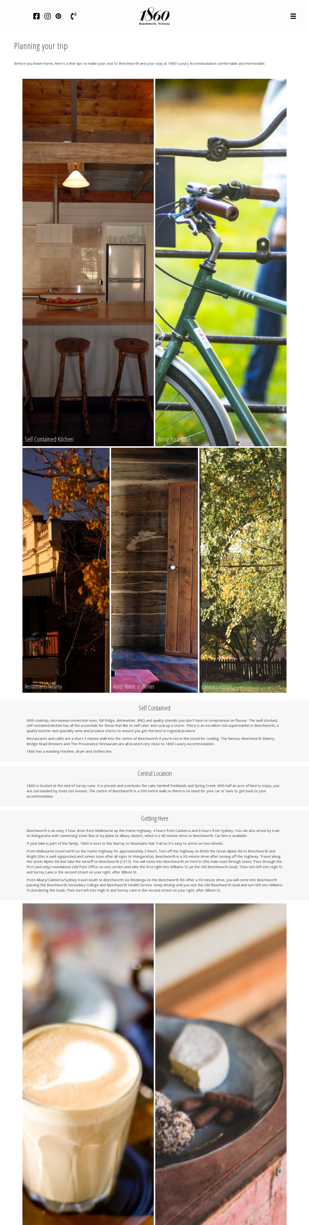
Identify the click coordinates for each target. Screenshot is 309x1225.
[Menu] (293, 16)
